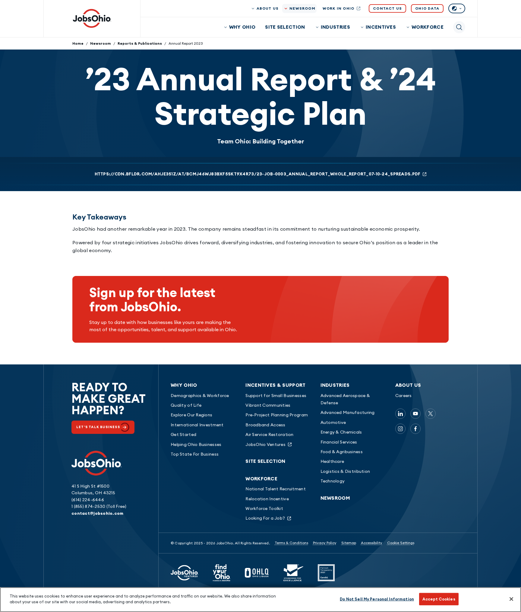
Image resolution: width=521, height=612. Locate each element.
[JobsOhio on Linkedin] (400, 414)
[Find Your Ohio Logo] (221, 572)
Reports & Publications (140, 43)
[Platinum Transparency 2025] (326, 572)
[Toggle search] (459, 27)
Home (78, 43)
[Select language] (456, 8)
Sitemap (348, 542)
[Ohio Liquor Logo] (257, 573)
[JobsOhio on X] (430, 414)
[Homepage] (92, 18)
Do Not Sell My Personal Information (377, 599)
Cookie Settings (400, 542)
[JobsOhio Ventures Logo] (184, 573)
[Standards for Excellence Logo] (293, 572)
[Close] (511, 599)
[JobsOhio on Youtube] (415, 414)
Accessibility (371, 542)
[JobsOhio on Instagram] (400, 429)
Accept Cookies (438, 599)
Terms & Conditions (291, 542)
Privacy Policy (324, 542)
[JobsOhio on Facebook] (415, 429)
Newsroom (100, 43)
